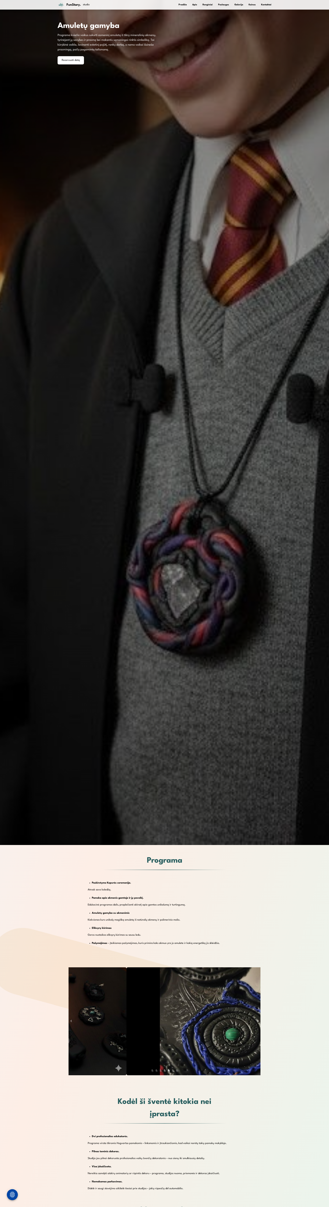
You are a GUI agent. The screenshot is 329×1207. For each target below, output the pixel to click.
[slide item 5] (169, 1071)
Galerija (238, 5)
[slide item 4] (165, 1071)
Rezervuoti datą (71, 60)
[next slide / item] (258, 1021)
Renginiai (208, 5)
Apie (194, 5)
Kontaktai (266, 5)
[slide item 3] (161, 1071)
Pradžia (183, 5)
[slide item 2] (157, 1071)
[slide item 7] (177, 1071)
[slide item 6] (173, 1071)
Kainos (252, 5)
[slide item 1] (152, 1071)
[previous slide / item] (71, 1021)
